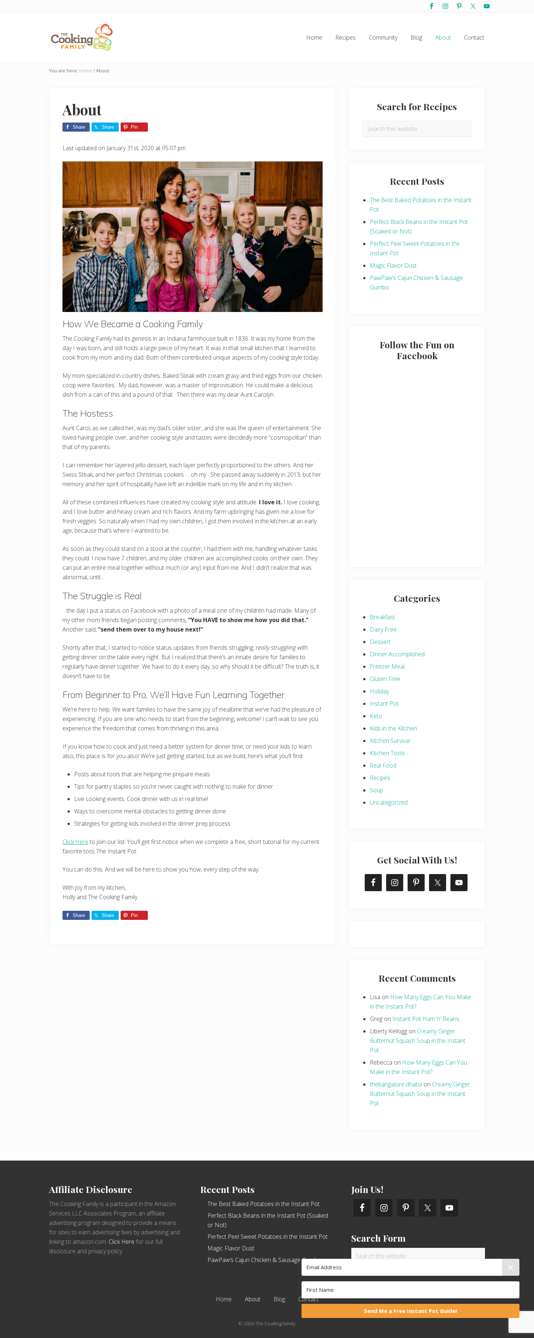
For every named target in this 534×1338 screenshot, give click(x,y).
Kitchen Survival (390, 741)
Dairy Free (383, 629)
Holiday (379, 691)
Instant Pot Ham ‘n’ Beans (425, 1019)
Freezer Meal (387, 666)
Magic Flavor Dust (393, 265)
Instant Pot (384, 704)
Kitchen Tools (387, 753)
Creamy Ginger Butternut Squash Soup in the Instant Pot (417, 1040)
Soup (376, 790)
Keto (376, 716)
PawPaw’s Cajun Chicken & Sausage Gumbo (264, 1260)
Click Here (75, 842)
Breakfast (382, 617)
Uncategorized (389, 802)
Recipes (380, 778)
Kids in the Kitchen (393, 728)
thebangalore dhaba (396, 1084)
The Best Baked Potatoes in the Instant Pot (263, 1204)
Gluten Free (385, 679)
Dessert (380, 642)
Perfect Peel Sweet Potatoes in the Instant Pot (267, 1237)
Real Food (383, 765)
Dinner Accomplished (397, 654)
